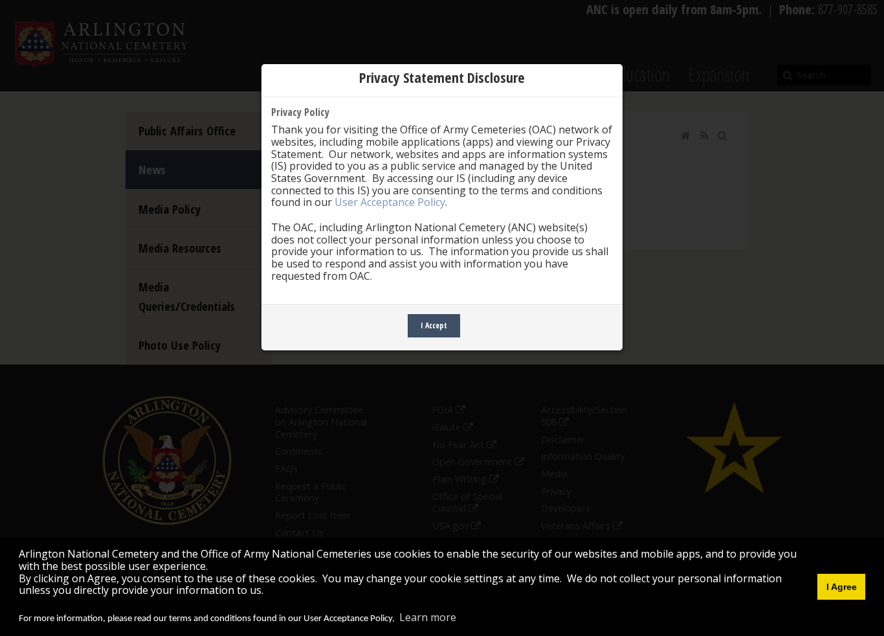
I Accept (434, 325)
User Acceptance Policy (390, 202)
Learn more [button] (427, 617)
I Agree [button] (841, 587)
